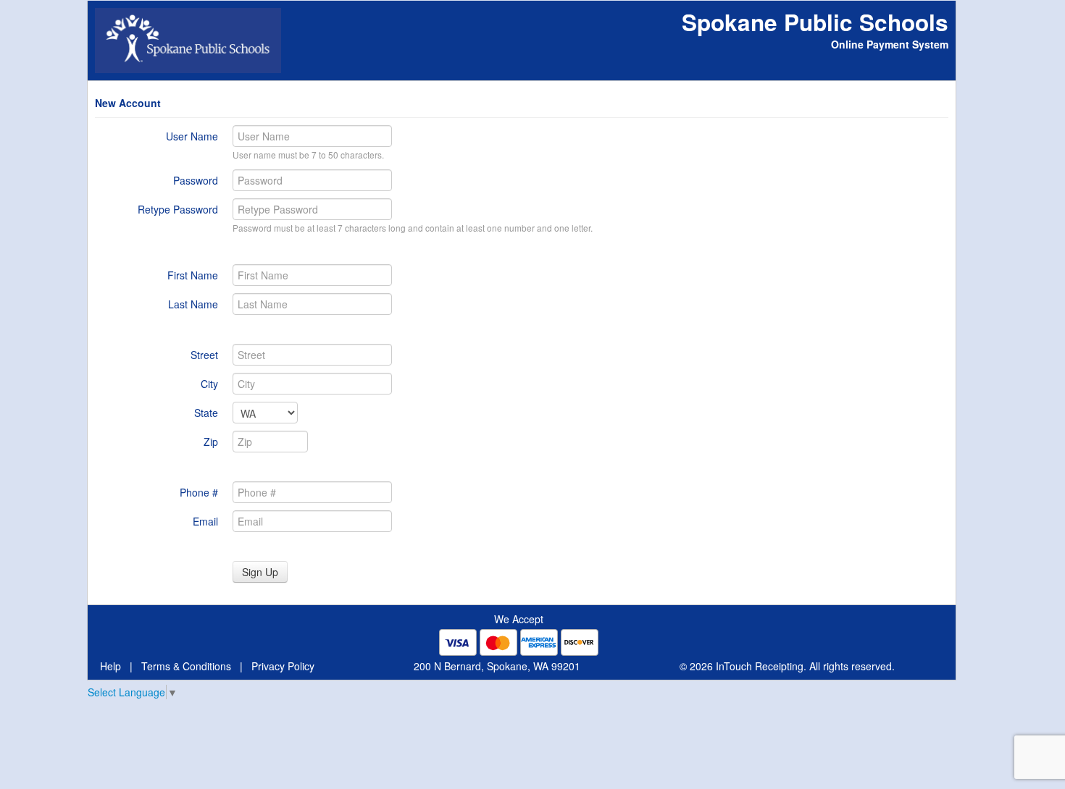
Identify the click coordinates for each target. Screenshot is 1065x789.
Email (205, 521)
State (206, 412)
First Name (192, 275)
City (209, 383)
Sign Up (260, 572)
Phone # (199, 492)
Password (195, 180)
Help (110, 666)
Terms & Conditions (186, 666)
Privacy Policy (282, 666)
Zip (211, 441)
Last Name (193, 304)
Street (204, 354)
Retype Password (178, 209)
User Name (192, 136)
